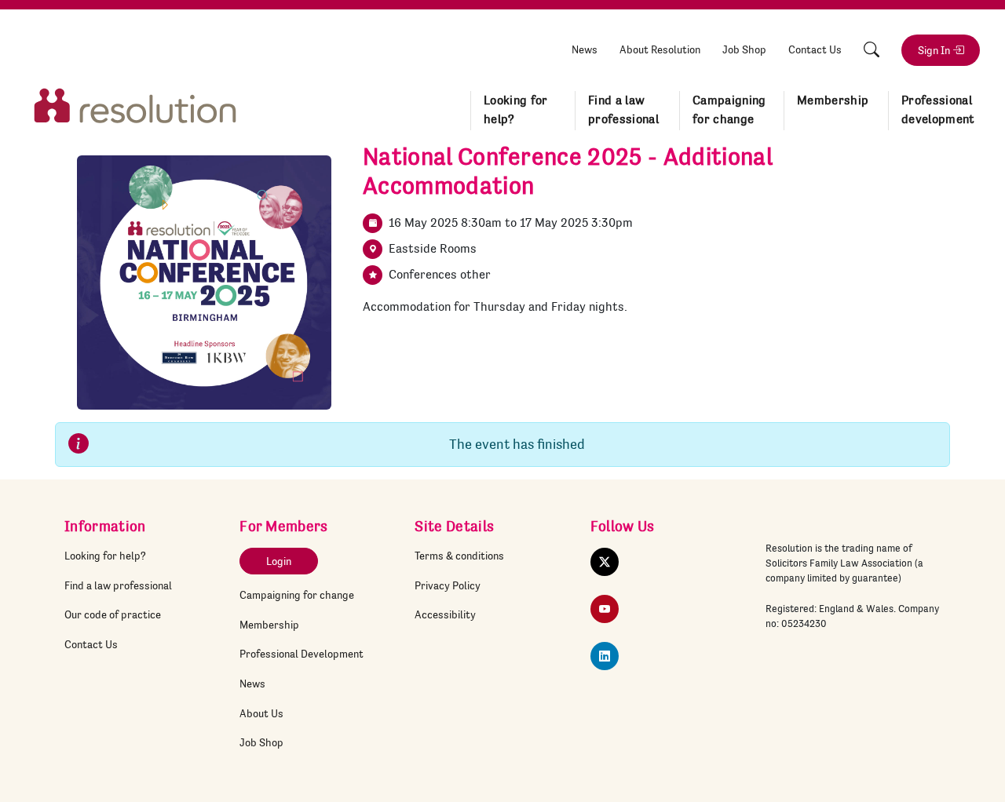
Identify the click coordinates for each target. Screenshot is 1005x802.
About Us (261, 713)
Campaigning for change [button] (729, 109)
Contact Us (815, 49)
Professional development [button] (938, 109)
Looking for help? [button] (516, 109)
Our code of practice (112, 614)
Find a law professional (623, 109)
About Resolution (659, 49)
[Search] (871, 50)
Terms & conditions (459, 555)
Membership (269, 624)
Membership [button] (832, 100)
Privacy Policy (448, 585)
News (585, 49)
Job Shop (744, 49)
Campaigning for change (296, 595)
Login (278, 561)
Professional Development (301, 653)
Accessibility (445, 614)
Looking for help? (105, 555)
